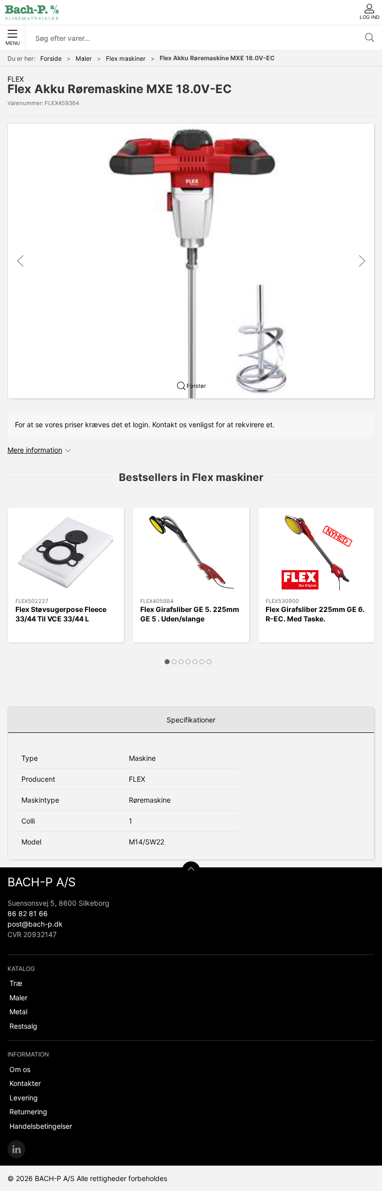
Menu (12, 43)
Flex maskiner (126, 58)
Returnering (28, 1111)
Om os (19, 1069)
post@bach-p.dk (35, 924)
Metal (18, 1011)
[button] (191, 260)
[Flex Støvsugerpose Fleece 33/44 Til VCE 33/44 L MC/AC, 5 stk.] (65, 553)
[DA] (32, 12)
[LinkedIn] (16, 1149)
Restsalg (23, 1026)
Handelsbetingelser (40, 1126)
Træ (15, 983)
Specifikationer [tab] (191, 719)
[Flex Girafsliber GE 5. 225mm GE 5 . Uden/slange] (190, 553)
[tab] (167, 661)
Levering (23, 1097)
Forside (51, 58)
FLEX (15, 79)
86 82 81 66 (27, 913)
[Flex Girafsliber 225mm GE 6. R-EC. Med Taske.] (316, 553)
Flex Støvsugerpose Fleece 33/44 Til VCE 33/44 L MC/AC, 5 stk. (60, 619)
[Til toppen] (191, 870)
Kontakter (25, 1083)
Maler (84, 58)
